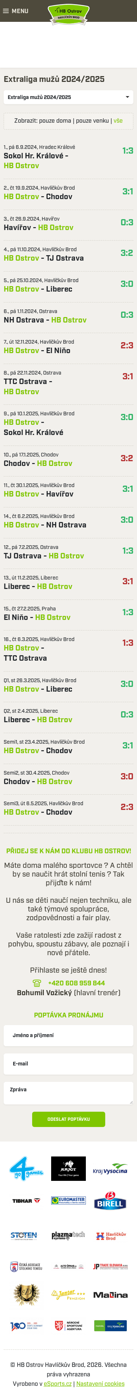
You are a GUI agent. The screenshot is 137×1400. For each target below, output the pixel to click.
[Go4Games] (26, 1168)
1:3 (127, 151)
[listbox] (68, 97)
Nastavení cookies (100, 1384)
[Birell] (110, 1200)
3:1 (127, 192)
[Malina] (110, 1295)
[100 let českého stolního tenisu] (26, 1325)
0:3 (127, 223)
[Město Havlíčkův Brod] (110, 1236)
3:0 (127, 284)
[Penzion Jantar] (68, 1295)
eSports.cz (58, 1384)
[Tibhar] (26, 1200)
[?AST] (26, 1266)
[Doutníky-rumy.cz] (26, 1295)
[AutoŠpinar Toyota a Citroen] (68, 1266)
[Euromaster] (68, 1200)
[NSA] (68, 1325)
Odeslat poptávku (68, 1119)
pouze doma (55, 121)
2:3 (127, 346)
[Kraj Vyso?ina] (110, 1168)
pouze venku (92, 121)
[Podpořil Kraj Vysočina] (110, 1325)
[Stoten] (26, 1236)
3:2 (127, 253)
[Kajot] (68, 1168)
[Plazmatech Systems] (68, 1236)
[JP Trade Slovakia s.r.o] (110, 1266)
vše (118, 121)
